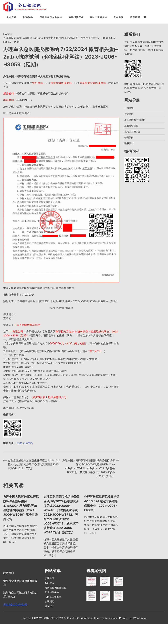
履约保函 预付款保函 (50, 17)
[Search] (145, 17)
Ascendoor (111, 617)
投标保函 (28, 17)
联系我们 (135, 17)
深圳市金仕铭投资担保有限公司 (61, 617)
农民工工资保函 (98, 17)
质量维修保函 (76, 17)
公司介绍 (11, 17)
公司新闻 (119, 17)
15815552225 (24, 443)
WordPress (139, 617)
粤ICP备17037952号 (15, 604)
